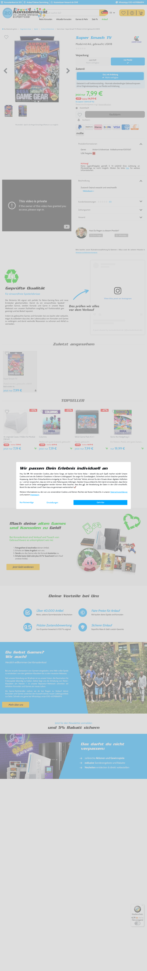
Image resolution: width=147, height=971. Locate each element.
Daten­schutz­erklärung (118, 492)
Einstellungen (52, 502)
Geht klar (100, 502)
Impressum (34, 495)
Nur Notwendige (27, 502)
